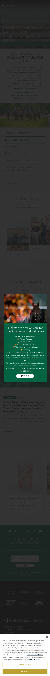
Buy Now (25, 376)
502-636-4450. (25, 371)
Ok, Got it (25, 671)
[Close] (43, 297)
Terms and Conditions (35, 655)
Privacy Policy (34, 659)
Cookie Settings (25, 664)
